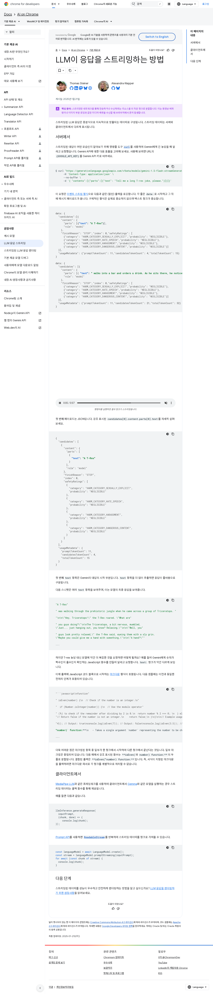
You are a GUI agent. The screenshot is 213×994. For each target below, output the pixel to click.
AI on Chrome (27, 14)
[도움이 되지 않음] (173, 50)
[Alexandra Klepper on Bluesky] (118, 89)
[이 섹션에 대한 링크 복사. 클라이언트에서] (84, 774)
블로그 (84, 3)
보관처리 (108, 967)
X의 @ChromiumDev (169, 957)
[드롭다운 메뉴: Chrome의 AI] (112, 21)
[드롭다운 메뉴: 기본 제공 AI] (20, 21)
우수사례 (71, 3)
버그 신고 (53, 957)
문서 (53, 3)
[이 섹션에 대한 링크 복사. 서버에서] (73, 137)
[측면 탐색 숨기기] (40, 988)
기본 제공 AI (10, 21)
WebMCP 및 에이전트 (38, 21)
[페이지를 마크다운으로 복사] (70, 70)
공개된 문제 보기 (57, 962)
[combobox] (146, 4)
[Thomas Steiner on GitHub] (71, 89)
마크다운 (115, 674)
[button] (21, 107)
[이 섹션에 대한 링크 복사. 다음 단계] (74, 879)
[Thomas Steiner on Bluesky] (85, 89)
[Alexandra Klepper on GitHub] (113, 89)
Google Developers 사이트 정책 (117, 926)
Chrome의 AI (101, 21)
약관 (51, 987)
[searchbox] (22, 32)
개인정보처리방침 (65, 987)
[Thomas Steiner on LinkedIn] (76, 89)
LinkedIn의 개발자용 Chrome (173, 967)
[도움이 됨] (168, 50)
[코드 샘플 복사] (173, 166)
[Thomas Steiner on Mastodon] (81, 89)
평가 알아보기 (62, 21)
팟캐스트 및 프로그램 (114, 973)
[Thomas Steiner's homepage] (90, 89)
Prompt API (63, 837)
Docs (8, 14)
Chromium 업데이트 (114, 957)
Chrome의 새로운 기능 (105, 3)
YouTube (162, 962)
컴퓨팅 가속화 (81, 21)
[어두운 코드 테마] (167, 166)
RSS (160, 973)
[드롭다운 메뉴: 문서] (60, 4)
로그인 (205, 3)
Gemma (132, 784)
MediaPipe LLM (65, 784)
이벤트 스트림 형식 (77, 194)
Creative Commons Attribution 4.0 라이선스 (111, 922)
